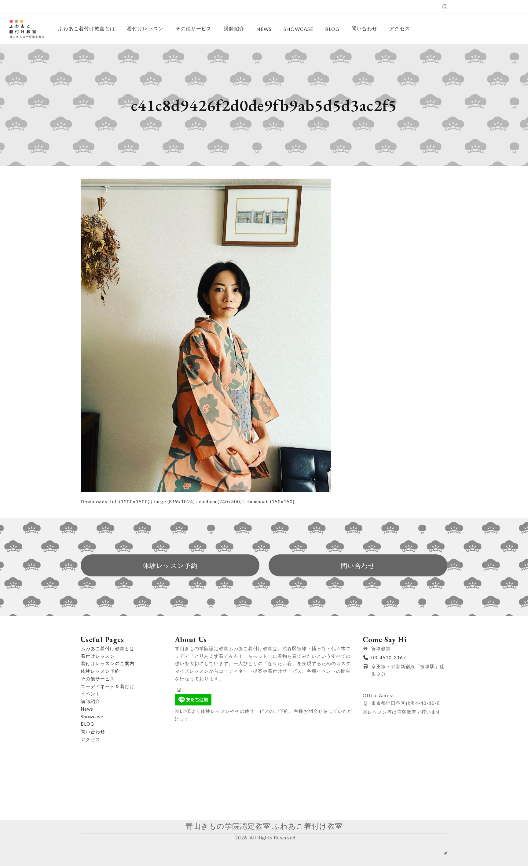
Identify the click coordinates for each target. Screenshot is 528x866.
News (87, 709)
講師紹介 (90, 701)
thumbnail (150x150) (270, 501)
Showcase (92, 716)
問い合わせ (93, 731)
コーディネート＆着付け (107, 686)
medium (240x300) (220, 501)
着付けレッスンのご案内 (107, 663)
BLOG (87, 724)
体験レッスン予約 (100, 671)
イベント (90, 693)
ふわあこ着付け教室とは (107, 648)
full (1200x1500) (130, 501)
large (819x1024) (174, 501)
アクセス (90, 739)
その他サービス (98, 678)
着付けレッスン (98, 656)
